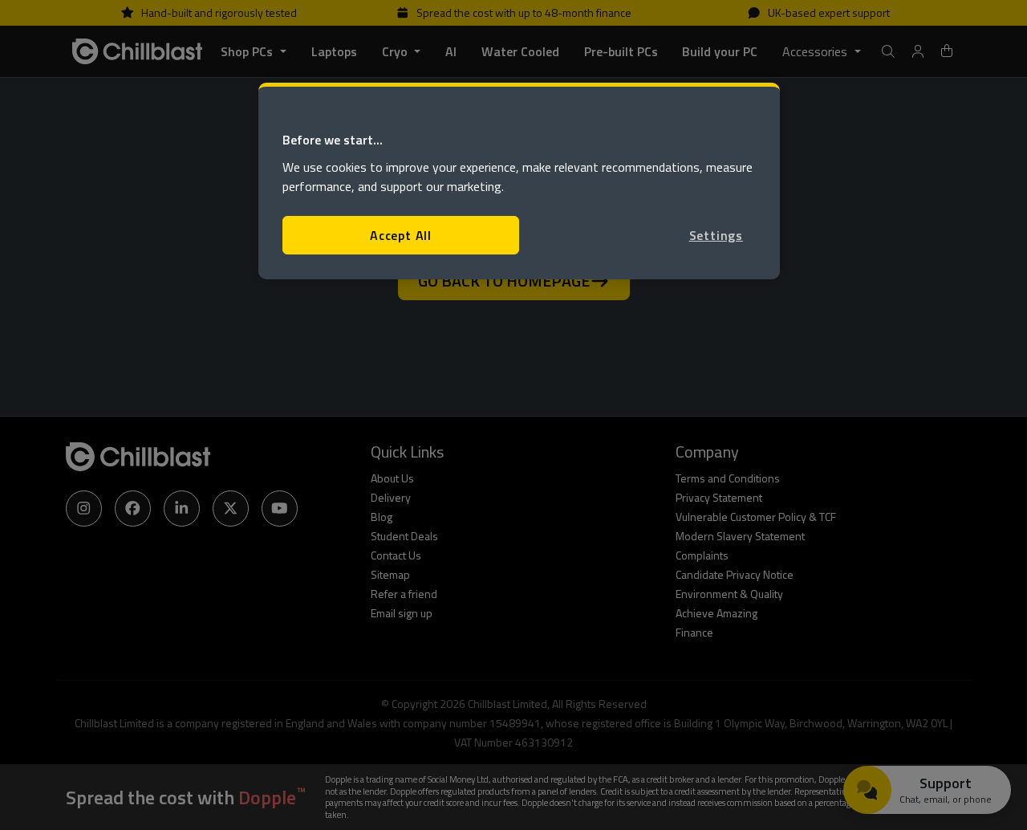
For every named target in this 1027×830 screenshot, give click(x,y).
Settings (716, 235)
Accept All (401, 235)
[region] (519, 181)
